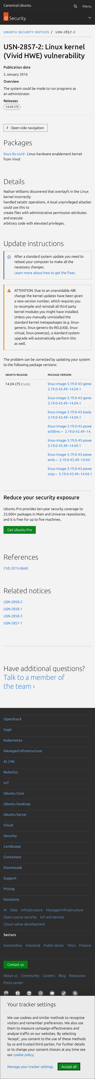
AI (5, 910)
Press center (13, 983)
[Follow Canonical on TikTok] (64, 994)
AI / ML (9, 761)
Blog (62, 976)
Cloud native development (24, 924)
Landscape (12, 846)
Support (10, 878)
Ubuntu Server (15, 814)
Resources (77, 976)
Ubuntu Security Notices (26, 32)
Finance (85, 945)
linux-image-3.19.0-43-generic (71, 384)
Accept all (68, 1067)
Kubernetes (13, 740)
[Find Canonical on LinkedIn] (30, 994)
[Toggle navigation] (89, 17)
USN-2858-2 (13, 602)
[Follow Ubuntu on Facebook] (18, 994)
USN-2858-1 (13, 609)
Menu (86, 6)
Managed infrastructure (23, 751)
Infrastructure (32, 910)
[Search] (75, 6)
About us (10, 976)
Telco (71, 945)
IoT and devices (52, 917)
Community (30, 976)
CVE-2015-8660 (16, 568)
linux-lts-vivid (14, 154)
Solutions (11, 899)
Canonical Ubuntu (17, 5)
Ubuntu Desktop (17, 804)
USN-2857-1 (13, 623)
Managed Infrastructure (64, 910)
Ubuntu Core (14, 793)
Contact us (15, 965)
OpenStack (13, 719)
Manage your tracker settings (30, 1067)
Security (10, 836)
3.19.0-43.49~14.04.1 (64, 389)
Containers (12, 857)
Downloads (13, 867)
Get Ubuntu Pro (19, 530)
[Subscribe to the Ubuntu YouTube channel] (53, 994)
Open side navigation (27, 128)
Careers (49, 976)
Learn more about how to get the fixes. (45, 273)
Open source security (20, 917)
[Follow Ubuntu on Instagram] (41, 994)
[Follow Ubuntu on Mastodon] (7, 994)
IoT (6, 783)
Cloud (8, 825)
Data (13, 910)
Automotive (13, 945)
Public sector (54, 945)
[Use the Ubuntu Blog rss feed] (76, 994)
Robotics (11, 772)
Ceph (8, 730)
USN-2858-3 (13, 616)
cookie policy (23, 1055)
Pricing (9, 889)
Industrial (33, 945)
